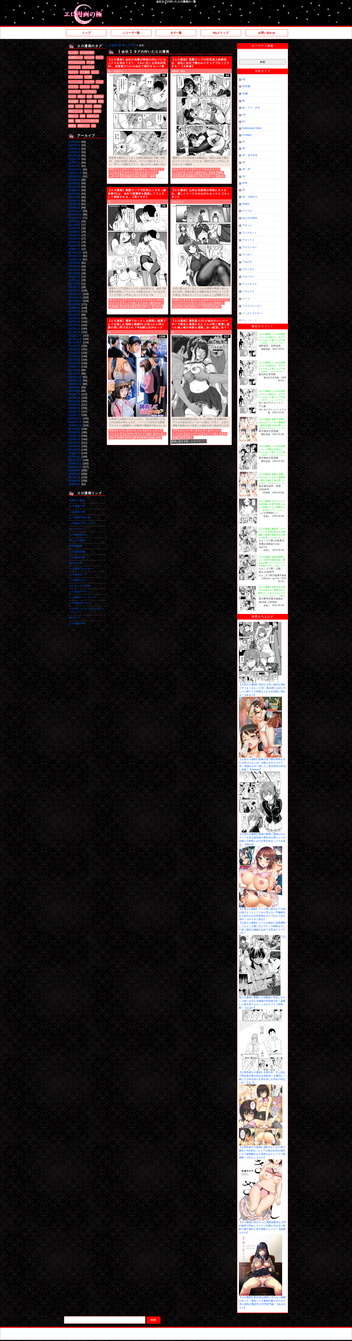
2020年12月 (75, 377)
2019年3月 (74, 449)
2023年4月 (74, 280)
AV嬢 (245, 93)
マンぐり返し (89, 91)
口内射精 (91, 101)
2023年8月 (74, 266)
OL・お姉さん (115, 71)
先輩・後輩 (148, 176)
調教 (71, 121)
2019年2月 (74, 453)
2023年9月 (74, 262)
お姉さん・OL (145, 169)
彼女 (182, 71)
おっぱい (73, 52)
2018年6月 (74, 480)
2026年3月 (74, 159)
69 (110, 169)
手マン (88, 106)
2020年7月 (74, 394)
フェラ (95, 86)
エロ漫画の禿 (77, 506)
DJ (243, 121)
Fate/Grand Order (252, 128)
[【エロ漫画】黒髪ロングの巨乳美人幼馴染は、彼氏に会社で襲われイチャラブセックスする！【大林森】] (201, 115)
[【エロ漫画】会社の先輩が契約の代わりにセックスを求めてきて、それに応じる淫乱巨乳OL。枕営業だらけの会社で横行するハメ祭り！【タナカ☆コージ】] (137, 115)
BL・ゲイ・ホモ (251, 107)
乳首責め (73, 101)
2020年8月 (74, 390)
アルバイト (248, 276)
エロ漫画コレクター (81, 568)
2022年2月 (74, 328)
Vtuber (246, 204)
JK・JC (246, 169)
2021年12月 (75, 335)
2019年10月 (75, 425)
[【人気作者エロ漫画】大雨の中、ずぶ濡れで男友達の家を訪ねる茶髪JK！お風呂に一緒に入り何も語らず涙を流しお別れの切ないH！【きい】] (260, 1011)
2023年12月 (75, 252)
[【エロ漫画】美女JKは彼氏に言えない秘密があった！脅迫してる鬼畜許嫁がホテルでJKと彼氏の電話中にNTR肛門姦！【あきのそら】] (260, 1235)
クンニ (95, 72)
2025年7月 (74, 186)
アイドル (247, 211)
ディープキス (75, 77)
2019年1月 (74, 456)
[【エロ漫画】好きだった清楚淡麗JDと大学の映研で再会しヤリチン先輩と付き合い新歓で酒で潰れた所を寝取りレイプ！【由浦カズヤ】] (260, 1160)
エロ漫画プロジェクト (82, 523)
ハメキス (114, 172)
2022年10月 (75, 300)
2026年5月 (74, 152)
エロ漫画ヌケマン (79, 591)
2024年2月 (74, 245)
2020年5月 (74, 401)
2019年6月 (74, 439)
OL (174, 169)
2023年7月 (74, 269)
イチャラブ (74, 67)
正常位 (97, 106)
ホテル (141, 172)
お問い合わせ (266, 32)
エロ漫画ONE (77, 623)
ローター (160, 433)
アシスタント (249, 233)
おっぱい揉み (87, 52)
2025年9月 (74, 179)
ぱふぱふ (208, 303)
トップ (86, 32)
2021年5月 (74, 359)
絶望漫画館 (75, 545)
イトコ (246, 298)
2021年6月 (74, 356)
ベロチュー (128, 172)
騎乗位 (72, 125)
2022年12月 (75, 294)
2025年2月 (74, 204)
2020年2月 (74, 411)
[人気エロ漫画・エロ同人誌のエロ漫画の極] (83, 6)
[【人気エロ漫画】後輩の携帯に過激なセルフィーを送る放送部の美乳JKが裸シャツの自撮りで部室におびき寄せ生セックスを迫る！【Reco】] (260, 772)
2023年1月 (74, 290)
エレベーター (187, 430)
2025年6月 (74, 190)
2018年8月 (74, 473)
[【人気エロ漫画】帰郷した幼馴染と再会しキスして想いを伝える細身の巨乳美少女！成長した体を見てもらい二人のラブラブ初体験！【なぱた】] (259, 936)
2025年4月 (74, 197)
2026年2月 (74, 162)
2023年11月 (75, 256)
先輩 (131, 306)
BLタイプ (74, 617)
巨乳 (101, 101)
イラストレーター (252, 306)
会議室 (120, 437)
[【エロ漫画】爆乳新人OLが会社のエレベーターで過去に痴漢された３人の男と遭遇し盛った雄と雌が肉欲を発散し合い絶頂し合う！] (201, 376)
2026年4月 (74, 155)
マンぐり (114, 303)
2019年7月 (74, 435)
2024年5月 (74, 235)
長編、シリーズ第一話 (87, 121)
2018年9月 (74, 470)
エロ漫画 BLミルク (80, 602)
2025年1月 (74, 207)
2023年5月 (74, 276)
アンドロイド (249, 284)
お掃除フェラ (75, 57)
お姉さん (178, 299)
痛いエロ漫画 (77, 540)
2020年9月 (74, 387)
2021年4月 (74, 363)
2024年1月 (74, 249)
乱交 (89, 96)
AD (244, 79)
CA (244, 115)
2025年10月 (75, 176)
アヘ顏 (90, 62)
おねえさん (178, 201)
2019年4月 (74, 446)
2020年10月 (75, 383)
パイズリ (73, 86)
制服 (220, 172)
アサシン (247, 225)
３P (93, 125)
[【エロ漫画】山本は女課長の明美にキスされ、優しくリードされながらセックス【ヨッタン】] (201, 245)
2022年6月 (74, 314)
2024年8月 (74, 224)
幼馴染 (175, 71)
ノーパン (114, 433)
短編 (151, 437)
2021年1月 (74, 373)
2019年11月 (75, 422)
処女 (82, 101)
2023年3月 (74, 283)
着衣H (220, 176)
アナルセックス (77, 62)
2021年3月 (74, 366)
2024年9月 (74, 221)
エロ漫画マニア (78, 574)
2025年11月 (75, 173)
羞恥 (158, 437)
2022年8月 (74, 307)
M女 (111, 430)
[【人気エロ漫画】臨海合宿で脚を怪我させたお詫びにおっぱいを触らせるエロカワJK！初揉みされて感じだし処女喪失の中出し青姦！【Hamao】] (260, 698)
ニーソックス (75, 82)
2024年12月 (75, 211)
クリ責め (84, 72)
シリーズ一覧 (131, 32)
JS (243, 176)
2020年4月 (74, 404)
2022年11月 (75, 297)
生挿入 (97, 111)
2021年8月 (74, 349)
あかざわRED (249, 218)
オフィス (129, 169)
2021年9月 (74, 345)
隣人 (190, 437)
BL (243, 100)
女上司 (184, 306)
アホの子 (247, 262)
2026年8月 (74, 141)
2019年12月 (75, 418)
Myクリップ (221, 32)
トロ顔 (88, 77)
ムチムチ (114, 176)
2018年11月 (75, 463)
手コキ (79, 106)
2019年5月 (74, 442)
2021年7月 (74, 352)
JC (243, 141)
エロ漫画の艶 (77, 557)
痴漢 (136, 437)
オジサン (121, 430)
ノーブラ (89, 82)
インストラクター (252, 313)
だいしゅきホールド (205, 299)
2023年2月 (74, 287)
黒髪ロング (83, 125)
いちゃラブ (248, 291)
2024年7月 (74, 228)
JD (243, 148)
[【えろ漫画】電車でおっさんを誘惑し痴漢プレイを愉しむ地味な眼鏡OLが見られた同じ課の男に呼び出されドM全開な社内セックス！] (137, 376)
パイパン (84, 86)
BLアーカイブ (77, 528)
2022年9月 (74, 304)
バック (99, 82)
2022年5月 (74, 318)
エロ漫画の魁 (77, 511)
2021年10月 (75, 342)
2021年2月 (74, 370)
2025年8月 (74, 183)
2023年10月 (75, 259)
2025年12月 (75, 169)
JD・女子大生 (249, 155)
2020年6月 (74, 397)
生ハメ (88, 111)
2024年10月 (75, 217)
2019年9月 (74, 428)
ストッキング (155, 430)
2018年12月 (75, 460)
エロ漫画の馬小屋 (79, 517)
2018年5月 (74, 484)
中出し (81, 96)
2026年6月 (74, 148)
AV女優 (246, 86)
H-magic (247, 135)
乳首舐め (98, 96)
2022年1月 (74, 332)
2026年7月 (74, 145)
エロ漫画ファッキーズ (82, 597)
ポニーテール (193, 433)
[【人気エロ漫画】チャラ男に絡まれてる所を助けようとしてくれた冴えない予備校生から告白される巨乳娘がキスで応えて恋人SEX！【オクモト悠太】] (260, 847)
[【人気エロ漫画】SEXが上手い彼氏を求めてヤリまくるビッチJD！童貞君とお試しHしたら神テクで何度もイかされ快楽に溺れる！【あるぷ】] (260, 623)
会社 (137, 176)
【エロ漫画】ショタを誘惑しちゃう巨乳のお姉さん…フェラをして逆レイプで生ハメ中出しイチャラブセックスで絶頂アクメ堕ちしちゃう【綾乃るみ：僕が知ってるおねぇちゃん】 (271, 455)
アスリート (248, 240)
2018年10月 (75, 466)
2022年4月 (74, 321)
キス (188, 299)
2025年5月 (74, 193)
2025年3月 (74, 200)
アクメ (99, 57)
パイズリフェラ (182, 303)
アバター (247, 254)
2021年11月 (75, 339)
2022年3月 (74, 325)
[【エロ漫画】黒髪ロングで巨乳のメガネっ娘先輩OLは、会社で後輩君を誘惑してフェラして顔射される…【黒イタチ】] (137, 245)
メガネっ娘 (192, 172)
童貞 (82, 116)
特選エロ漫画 (77, 500)
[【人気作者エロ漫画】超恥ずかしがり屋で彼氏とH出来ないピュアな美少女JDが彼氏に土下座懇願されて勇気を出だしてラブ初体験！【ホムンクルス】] (260, 1085)
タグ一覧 (176, 32)
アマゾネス (248, 269)
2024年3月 (74, 242)
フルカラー (74, 91)
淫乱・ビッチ (75, 111)
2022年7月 (74, 311)
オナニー (73, 72)
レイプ (72, 96)
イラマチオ (88, 67)
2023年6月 (74, 273)
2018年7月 (74, 477)
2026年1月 (74, 166)
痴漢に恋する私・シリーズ (186, 441)
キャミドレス (137, 430)
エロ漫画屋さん (78, 534)
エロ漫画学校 (77, 551)
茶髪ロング (92, 116)
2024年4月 (74, 238)
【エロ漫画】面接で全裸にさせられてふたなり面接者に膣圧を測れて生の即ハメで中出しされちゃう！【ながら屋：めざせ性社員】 (271, 425)
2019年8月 (74, 432)
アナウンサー (249, 247)
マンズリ (152, 172)
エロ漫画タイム (78, 580)
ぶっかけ (89, 57)
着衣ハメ (73, 116)
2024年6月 (74, 231)
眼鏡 (143, 437)
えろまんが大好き (79, 585)
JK (243, 162)
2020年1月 (74, 415)
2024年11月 (75, 214)
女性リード (196, 306)
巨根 (71, 106)
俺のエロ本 (75, 563)
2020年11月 (75, 380)
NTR (244, 183)
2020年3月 (74, 408)
